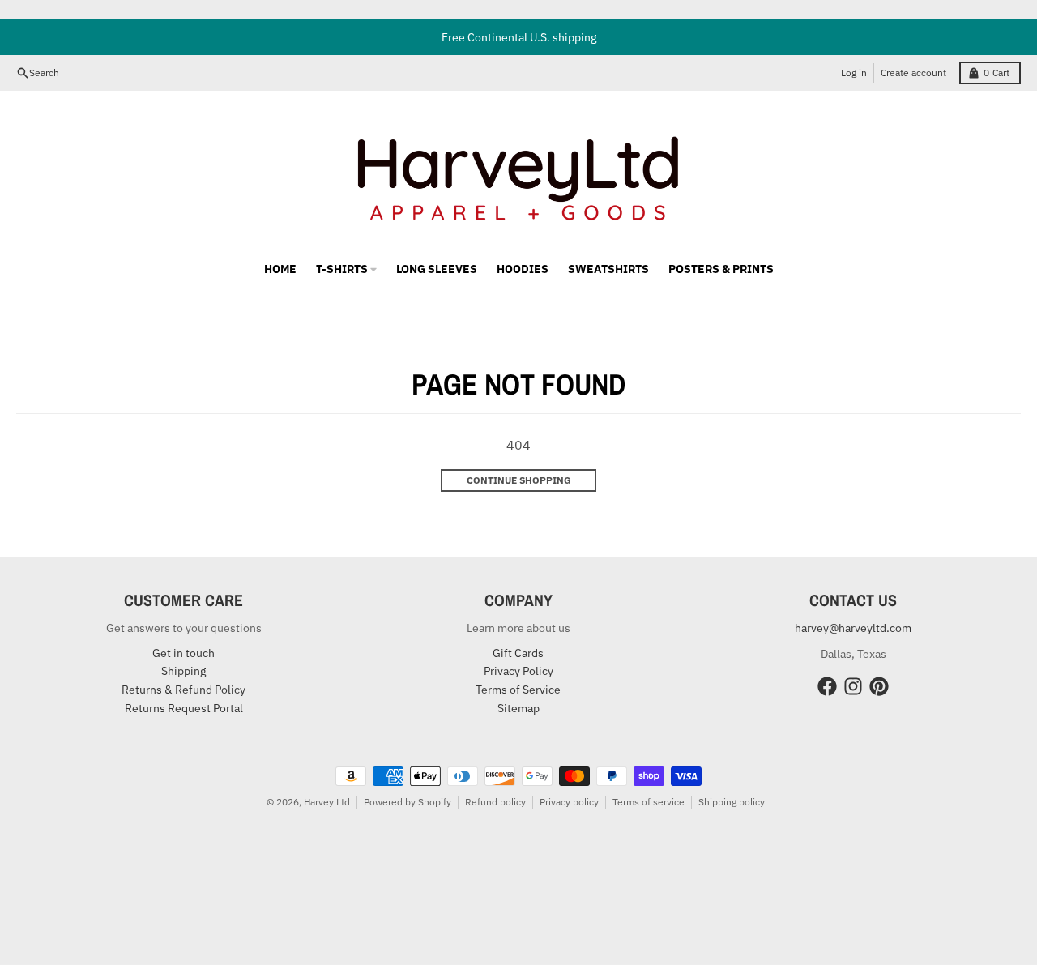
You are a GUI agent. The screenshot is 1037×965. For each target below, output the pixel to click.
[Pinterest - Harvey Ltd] (879, 686)
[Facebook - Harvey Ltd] (827, 686)
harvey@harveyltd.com (853, 628)
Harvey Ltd (327, 802)
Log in (854, 72)
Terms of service (648, 802)
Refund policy (495, 802)
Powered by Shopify (407, 802)
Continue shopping (519, 480)
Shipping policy (731, 802)
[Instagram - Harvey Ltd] (853, 686)
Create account (913, 72)
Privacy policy (569, 802)
